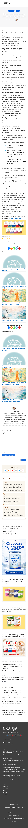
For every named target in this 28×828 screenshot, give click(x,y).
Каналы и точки (16, 526)
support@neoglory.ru (8, 743)
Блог (4, 790)
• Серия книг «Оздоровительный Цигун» (13, 754)
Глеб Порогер (14, 411)
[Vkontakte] (9, 248)
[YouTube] (12, 470)
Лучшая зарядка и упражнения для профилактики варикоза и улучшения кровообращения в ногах (12, 704)
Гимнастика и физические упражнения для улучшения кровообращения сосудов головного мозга (13, 715)
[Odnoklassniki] (11, 248)
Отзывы (5, 794)
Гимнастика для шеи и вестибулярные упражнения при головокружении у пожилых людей (14, 697)
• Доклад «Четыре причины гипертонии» (13, 779)
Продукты (5, 786)
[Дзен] (15, 470)
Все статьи (11, 11)
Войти (4, 797)
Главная (5, 784)
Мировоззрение (13, 529)
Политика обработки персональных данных (14, 818)
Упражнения (6, 533)
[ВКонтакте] (5, 470)
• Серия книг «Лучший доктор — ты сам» (13, 749)
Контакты (5, 792)
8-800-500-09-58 (7, 739)
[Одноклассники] (8, 470)
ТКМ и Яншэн (7, 531)
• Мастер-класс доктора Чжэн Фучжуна (12, 767)
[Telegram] (16, 248)
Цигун (17, 11)
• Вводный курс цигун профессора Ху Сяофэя (14, 769)
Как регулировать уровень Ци (10, 664)
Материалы (5, 788)
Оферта (14, 821)
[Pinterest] (19, 248)
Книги (5, 529)
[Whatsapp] (14, 248)
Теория (15, 531)
